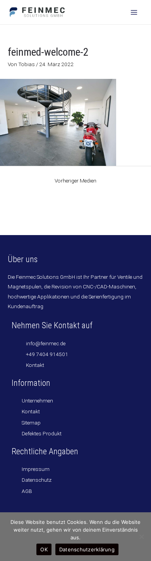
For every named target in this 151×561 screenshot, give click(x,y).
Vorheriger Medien (75, 180)
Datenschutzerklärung (87, 549)
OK (44, 549)
